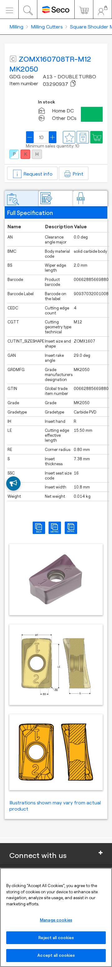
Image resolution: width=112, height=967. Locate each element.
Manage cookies (56, 919)
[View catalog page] (83, 137)
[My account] (102, 9)
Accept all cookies (55, 955)
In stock (46, 102)
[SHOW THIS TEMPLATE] (13, 483)
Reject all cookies (55, 937)
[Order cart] (84, 9)
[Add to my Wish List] (96, 137)
